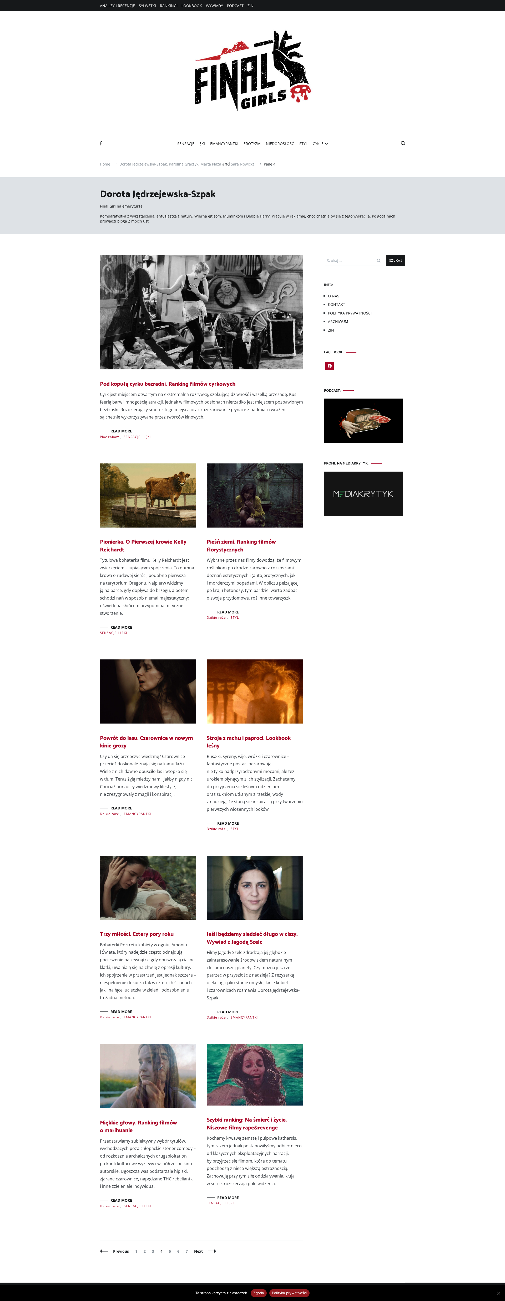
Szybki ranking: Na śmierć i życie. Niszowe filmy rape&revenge (247, 1124)
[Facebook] (329, 365)
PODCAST (235, 5)
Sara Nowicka (243, 164)
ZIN (251, 5)
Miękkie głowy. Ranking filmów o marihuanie (138, 1126)
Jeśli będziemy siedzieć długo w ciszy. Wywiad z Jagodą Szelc (252, 938)
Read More (121, 430)
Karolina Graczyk (183, 164)
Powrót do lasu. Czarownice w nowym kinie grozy (146, 742)
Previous (121, 1251)
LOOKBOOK (191, 5)
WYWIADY (214, 5)
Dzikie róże (216, 617)
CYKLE (318, 143)
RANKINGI (169, 5)
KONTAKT (336, 304)
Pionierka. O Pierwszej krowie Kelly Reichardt (143, 546)
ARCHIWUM (338, 321)
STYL (303, 143)
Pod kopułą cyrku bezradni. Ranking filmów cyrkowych (168, 384)
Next (198, 1251)
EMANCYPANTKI (224, 143)
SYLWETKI (147, 5)
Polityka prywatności (289, 1293)
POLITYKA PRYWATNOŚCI (350, 313)
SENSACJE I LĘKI (191, 143)
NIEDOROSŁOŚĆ (280, 143)
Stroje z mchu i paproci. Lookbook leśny (249, 742)
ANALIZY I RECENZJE (117, 5)
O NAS (333, 295)
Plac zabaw (109, 437)
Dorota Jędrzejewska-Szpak (143, 164)
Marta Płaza (210, 164)
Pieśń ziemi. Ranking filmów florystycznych (241, 546)
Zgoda (258, 1293)
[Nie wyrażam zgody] (498, 1293)
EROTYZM (252, 143)
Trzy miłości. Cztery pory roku (137, 934)
